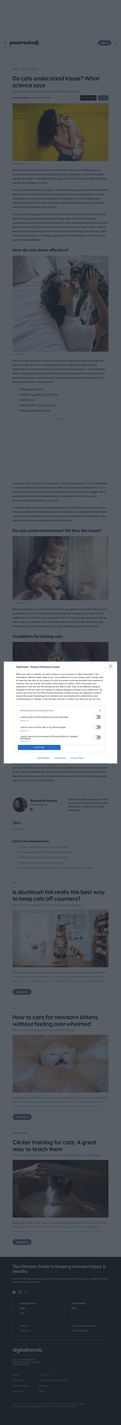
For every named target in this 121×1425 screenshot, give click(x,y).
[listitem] (60, 710)
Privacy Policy (77, 758)
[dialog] (60, 712)
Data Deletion (43, 758)
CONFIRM (39, 747)
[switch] (97, 717)
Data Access (60, 758)
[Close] (111, 667)
